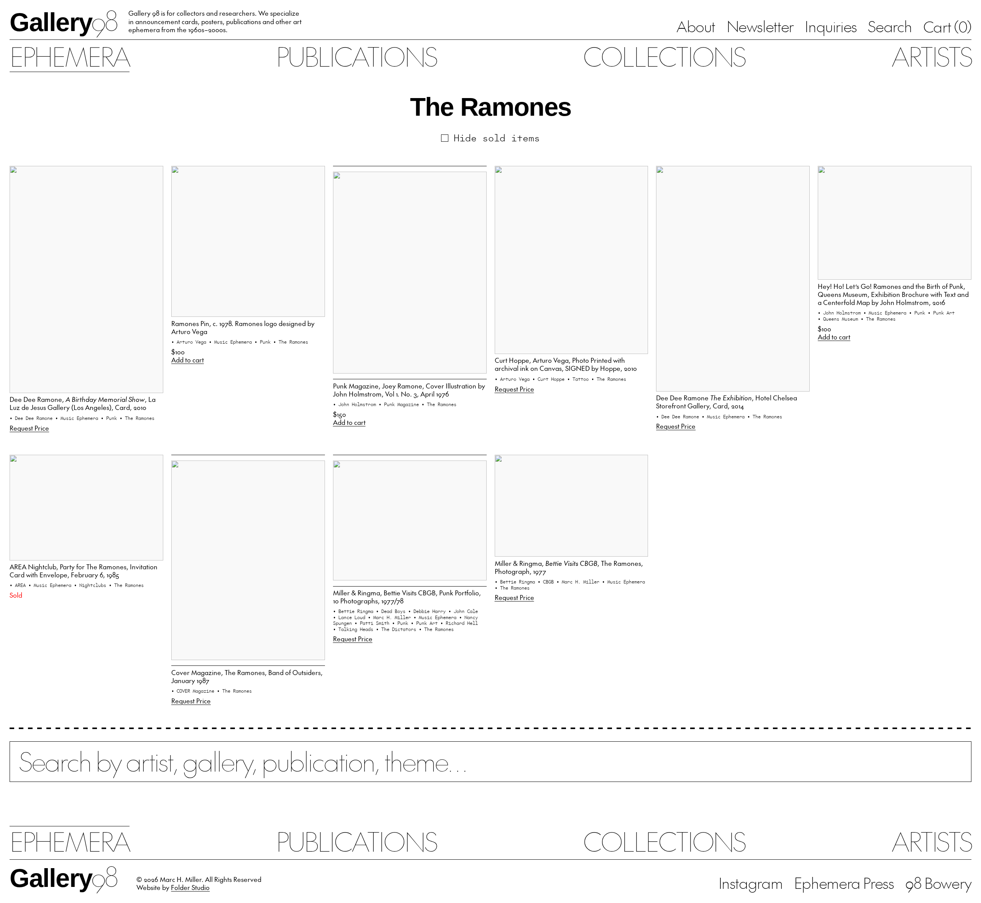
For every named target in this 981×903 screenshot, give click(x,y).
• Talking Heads (354, 629)
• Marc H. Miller (390, 617)
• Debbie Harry (428, 611)
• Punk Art (941, 312)
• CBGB (547, 581)
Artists (931, 56)
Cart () (947, 26)
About (695, 26)
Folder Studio (190, 887)
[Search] (490, 769)
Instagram (751, 882)
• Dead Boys (392, 611)
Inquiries (831, 26)
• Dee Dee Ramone (32, 418)
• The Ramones (137, 418)
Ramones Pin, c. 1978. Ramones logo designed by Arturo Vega (243, 327)
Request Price (29, 428)
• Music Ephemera (78, 418)
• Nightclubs (91, 585)
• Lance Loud (350, 617)
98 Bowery (938, 882)
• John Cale (463, 611)
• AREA (19, 585)
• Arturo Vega (190, 341)
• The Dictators (397, 629)
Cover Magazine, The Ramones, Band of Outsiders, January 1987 (247, 676)
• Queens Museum (839, 318)
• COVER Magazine (194, 690)
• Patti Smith (373, 622)
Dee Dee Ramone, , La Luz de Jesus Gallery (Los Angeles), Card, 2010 (83, 403)
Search (890, 26)
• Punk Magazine (400, 404)
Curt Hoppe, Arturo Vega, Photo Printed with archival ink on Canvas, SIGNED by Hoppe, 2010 (566, 364)
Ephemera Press (844, 882)
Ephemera (70, 56)
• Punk (110, 418)
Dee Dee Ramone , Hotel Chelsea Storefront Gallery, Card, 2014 (726, 401)
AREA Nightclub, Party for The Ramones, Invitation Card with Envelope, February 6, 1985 (83, 570)
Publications (356, 56)
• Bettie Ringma (354, 611)
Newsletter (760, 26)
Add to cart (187, 360)
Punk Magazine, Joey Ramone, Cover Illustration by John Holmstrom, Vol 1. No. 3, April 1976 (409, 389)
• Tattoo (579, 378)
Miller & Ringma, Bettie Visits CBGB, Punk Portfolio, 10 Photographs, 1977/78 (407, 596)
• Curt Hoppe (549, 378)
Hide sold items (497, 137)
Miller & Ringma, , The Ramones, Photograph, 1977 (569, 567)
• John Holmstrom (356, 404)
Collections (664, 56)
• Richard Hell (459, 622)
